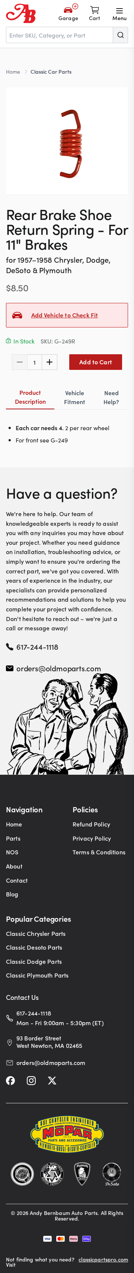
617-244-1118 (37, 646)
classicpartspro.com (103, 1260)
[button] (67, 141)
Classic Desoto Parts (34, 947)
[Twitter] (52, 1080)
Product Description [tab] (30, 396)
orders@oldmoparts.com (58, 668)
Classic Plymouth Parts (37, 975)
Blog (12, 894)
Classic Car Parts (51, 71)
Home (13, 71)
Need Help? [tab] (111, 397)
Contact (17, 880)
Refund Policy (91, 824)
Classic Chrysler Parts (36, 933)
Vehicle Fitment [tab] (74, 397)
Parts (13, 838)
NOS (12, 852)
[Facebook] (10, 1080)
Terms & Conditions (99, 852)
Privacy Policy (92, 838)
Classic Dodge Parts (34, 961)
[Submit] (120, 35)
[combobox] (67, 35)
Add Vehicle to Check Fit (64, 315)
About (14, 866)
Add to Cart (95, 362)
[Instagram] (31, 1080)
